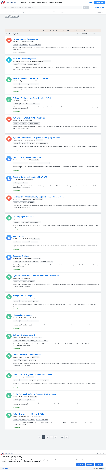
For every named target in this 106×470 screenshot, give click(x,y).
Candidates (23, 2)
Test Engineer (18, 236)
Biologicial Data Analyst (23, 295)
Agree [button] (99, 464)
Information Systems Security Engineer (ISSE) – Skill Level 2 (38, 196)
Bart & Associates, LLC (18, 239)
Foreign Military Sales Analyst (25, 39)
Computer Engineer (21, 256)
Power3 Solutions (17, 140)
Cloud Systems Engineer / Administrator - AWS (32, 374)
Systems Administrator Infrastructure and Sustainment (36, 275)
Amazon (15, 120)
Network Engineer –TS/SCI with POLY (28, 414)
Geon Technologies (17, 160)
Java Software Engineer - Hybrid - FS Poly (30, 78)
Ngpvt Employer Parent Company (21, 219)
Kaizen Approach (17, 199)
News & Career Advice (55, 2)
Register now (99, 2)
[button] (24, 12)
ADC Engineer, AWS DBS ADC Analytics (29, 118)
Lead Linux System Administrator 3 (27, 157)
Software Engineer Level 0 (24, 335)
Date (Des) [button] (95, 33)
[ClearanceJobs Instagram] (103, 453)
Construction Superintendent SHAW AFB (30, 177)
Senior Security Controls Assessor (27, 354)
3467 (62, 437)
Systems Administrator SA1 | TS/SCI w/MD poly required (36, 137)
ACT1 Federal (16, 41)
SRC (14, 81)
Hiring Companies (42, 2)
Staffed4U (15, 278)
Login (90, 2)
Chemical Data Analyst (22, 315)
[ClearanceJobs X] (98, 453)
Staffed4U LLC (16, 298)
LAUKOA (15, 179)
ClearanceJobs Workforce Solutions (22, 61)
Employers (32, 2)
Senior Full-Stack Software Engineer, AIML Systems (34, 394)
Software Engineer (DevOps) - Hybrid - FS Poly (32, 98)
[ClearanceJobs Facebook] (95, 453)
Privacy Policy (5, 468)
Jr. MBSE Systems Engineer (24, 58)
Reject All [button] (89, 464)
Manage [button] (80, 464)
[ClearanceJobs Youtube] (101, 453)
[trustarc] (101, 468)
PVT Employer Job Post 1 (23, 216)
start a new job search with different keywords (73, 31)
